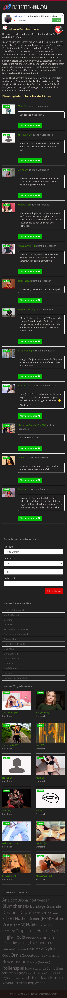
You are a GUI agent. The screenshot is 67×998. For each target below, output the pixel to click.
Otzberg (8, 619)
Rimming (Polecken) (38, 962)
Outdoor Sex (37, 955)
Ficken (8, 918)
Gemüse (8, 931)
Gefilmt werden (44, 924)
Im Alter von (10, 558)
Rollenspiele (14, 968)
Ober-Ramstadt (11, 658)
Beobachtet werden (34, 900)
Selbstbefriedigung (13, 973)
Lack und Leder (43, 942)
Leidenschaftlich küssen (14, 949)
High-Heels (13, 937)
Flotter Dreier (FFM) (33, 918)
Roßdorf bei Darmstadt (15, 677)
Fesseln (55, 913)
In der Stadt (10, 578)
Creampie (53, 906)
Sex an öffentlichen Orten (38, 973)
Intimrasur (31, 937)
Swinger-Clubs (21, 978)
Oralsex (18, 955)
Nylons (51, 948)
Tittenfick (35, 977)
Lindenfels (9, 673)
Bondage (37, 906)
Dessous (10, 912)
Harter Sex (48, 930)
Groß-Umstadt (11, 653)
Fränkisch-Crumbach (14, 609)
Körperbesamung (15, 943)
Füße (30, 924)
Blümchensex (15, 906)
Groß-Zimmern (11, 668)
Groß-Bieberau (11, 614)
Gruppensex (26, 930)
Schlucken (55, 968)
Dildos (25, 912)
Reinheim (8, 624)
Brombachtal (10, 639)
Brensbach (42, 106)
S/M (29, 968)
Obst (6, 955)
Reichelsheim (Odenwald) (16, 629)
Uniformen (53, 977)
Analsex (9, 900)
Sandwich (42, 969)
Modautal (9, 663)
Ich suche (8, 546)
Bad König (9, 648)
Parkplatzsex (54, 955)
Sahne (35, 969)
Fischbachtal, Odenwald (16, 634)
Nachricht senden (29, 125)
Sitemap (33, 994)
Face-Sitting (42, 913)
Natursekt (35, 948)
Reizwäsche (14, 961)
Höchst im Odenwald (14, 643)
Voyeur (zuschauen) (18, 982)
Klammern (45, 937)
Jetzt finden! (55, 591)
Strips (11, 978)
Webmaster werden (48, 994)
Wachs (40, 982)
